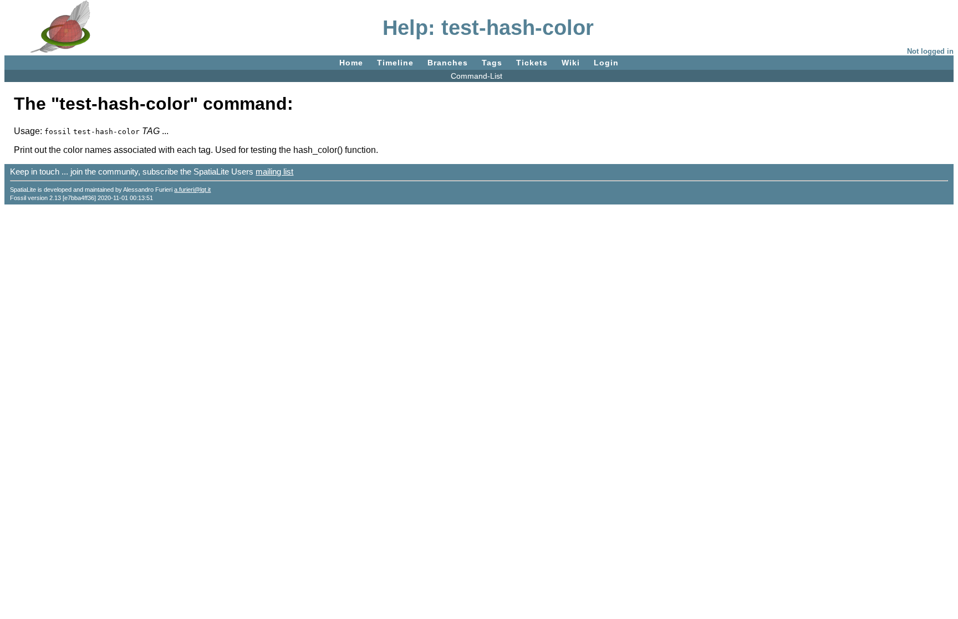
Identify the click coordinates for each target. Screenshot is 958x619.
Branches (447, 62)
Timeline (395, 62)
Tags (492, 62)
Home (351, 62)
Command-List (476, 75)
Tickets (532, 62)
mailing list (274, 171)
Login (606, 62)
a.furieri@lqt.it (192, 189)
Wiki (571, 62)
